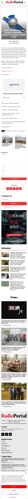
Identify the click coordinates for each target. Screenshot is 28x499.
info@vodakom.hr (10, 71)
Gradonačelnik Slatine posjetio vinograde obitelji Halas (7, 144)
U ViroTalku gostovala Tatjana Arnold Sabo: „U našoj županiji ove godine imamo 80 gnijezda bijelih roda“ (13, 322)
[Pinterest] (14, 188)
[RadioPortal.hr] (14, 2)
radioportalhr (15, 41)
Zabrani (14, 490)
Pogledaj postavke (14, 494)
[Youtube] (10, 434)
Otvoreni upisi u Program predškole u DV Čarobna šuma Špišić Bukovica (20, 147)
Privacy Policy (17, 206)
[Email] (20, 188)
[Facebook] (7, 188)
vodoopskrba (22, 130)
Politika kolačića (12, 497)
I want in (13, 203)
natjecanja (4, 468)
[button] (26, 473)
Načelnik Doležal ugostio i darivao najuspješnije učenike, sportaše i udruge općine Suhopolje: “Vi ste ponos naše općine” (18, 269)
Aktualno (14, 27)
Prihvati (14, 486)
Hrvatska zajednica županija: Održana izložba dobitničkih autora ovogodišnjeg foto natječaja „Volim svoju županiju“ (13, 348)
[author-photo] (2, 325)
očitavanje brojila (9, 130)
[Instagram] (6, 434)
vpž (2, 132)
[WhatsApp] (17, 188)
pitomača (16, 130)
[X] (11, 188)
